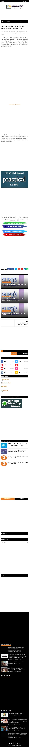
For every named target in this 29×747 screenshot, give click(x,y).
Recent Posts (7, 498)
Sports (3, 542)
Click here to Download (14, 104)
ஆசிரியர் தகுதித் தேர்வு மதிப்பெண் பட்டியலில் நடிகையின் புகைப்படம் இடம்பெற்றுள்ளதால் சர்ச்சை (17, 735)
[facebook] (19, 1)
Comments (21, 498)
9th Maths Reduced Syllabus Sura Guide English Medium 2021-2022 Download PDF (14, 299)
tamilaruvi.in (5, 379)
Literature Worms (6, 382)
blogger (13, 353)
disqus (19, 353)
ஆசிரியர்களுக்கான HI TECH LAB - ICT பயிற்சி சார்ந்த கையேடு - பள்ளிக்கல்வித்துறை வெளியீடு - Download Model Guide (17, 656)
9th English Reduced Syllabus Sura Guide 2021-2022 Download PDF (14, 314)
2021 (27, 31)
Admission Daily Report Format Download (17, 662)
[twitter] (21, 1)
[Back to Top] (20, 743)
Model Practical (4, 33)
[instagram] (25, 1)
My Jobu (4, 386)
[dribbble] (23, 1)
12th (12, 31)
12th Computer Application (19, 31)
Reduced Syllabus (7, 282)
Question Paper (19, 33)
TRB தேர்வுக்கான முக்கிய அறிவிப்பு (15, 713)
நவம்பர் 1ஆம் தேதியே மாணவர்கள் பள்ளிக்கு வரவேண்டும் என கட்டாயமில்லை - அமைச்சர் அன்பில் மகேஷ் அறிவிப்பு (17, 721)
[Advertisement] (14, 61)
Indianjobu (5, 390)
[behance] (27, 1)
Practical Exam (12, 33)
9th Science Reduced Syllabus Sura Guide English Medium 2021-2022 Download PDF (14, 285)
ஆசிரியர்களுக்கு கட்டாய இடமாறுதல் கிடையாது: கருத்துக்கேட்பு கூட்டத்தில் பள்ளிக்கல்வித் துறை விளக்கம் (16, 649)
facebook (25, 353)
